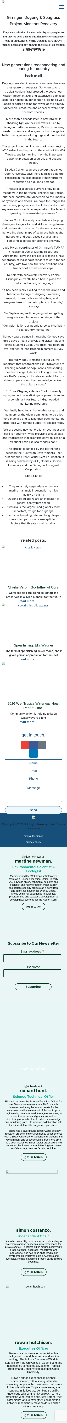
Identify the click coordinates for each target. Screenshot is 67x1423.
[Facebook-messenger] (42, 745)
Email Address (32, 951)
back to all (33, 76)
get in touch (33, 906)
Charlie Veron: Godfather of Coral (33, 587)
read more (26, 601)
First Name (32, 967)
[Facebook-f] (33, 745)
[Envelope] (25, 745)
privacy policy (33, 841)
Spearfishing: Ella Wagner (33, 645)
